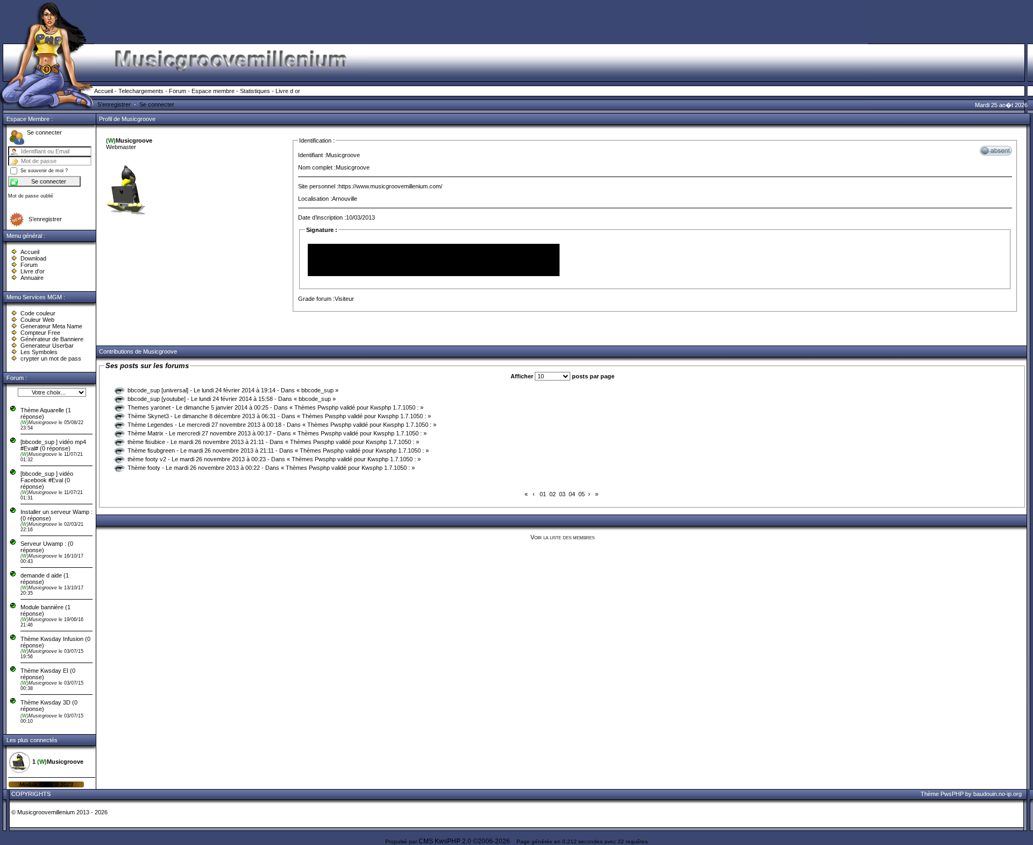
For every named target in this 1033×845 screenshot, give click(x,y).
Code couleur (37, 313)
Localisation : (315, 198)
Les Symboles (39, 352)
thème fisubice (146, 442)
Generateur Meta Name (51, 326)
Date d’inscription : (322, 217)
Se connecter (156, 104)
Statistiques (255, 91)
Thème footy (144, 467)
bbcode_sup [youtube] (157, 399)
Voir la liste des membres (562, 537)
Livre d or (287, 91)
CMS (426, 841)
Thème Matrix (146, 433)
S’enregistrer (114, 104)
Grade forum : (316, 298)
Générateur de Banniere (51, 339)
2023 (66, 784)
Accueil (103, 91)
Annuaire (32, 277)
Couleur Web (37, 319)
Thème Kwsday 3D (45, 702)
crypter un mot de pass (50, 358)
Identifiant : (312, 155)
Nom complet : (317, 167)
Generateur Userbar (47, 345)
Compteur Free (40, 332)
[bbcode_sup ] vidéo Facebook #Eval (46, 476)
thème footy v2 (147, 459)
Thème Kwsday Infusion (51, 639)
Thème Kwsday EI (44, 670)
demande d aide (41, 575)
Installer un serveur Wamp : (56, 512)
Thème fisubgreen (152, 450)
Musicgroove (39, 422)
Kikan (47, 784)
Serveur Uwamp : (43, 543)
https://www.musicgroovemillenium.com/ (390, 186)
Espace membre (213, 91)
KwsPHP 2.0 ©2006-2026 (472, 841)
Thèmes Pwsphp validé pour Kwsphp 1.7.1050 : (356, 407)
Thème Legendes (150, 424)
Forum (177, 91)
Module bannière (42, 607)
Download (33, 258)
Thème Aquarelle (42, 410)
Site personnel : (318, 186)
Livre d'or (32, 271)
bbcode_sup (317, 390)
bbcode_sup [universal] (158, 390)
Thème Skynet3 (148, 416)
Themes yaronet (149, 407)
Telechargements (141, 91)
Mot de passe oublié (30, 196)
